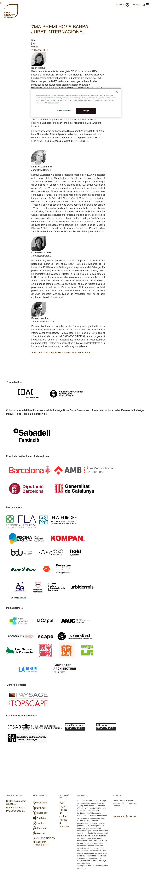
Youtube (41, 818)
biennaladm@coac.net (124, 816)
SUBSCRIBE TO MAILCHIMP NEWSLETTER (44, 842)
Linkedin (41, 807)
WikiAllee (11, 804)
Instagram (42, 802)
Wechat (41, 833)
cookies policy (53, 102)
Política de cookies (63, 813)
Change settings (64, 110)
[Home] (6, 11)
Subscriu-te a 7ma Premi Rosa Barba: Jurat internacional (60, 352)
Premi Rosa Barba (15, 807)
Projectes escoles (15, 811)
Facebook (42, 812)
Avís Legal (62, 804)
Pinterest (41, 828)
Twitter (40, 823)
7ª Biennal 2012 (39, 50)
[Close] (117, 91)
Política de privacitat (64, 823)
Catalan (120, 4)
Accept (86, 110)
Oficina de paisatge (16, 801)
